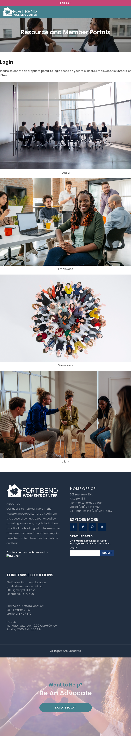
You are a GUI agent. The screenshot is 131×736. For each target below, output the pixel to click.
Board (66, 173)
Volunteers (65, 365)
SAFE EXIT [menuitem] (65, 3)
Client (65, 462)
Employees (65, 269)
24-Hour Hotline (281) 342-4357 (91, 511)
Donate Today (65, 707)
